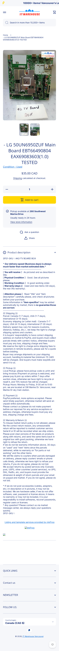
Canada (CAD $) (15, 622)
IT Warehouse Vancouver (33, 636)
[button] (54, 12)
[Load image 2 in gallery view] (35, 129)
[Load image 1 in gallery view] (24, 129)
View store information (21, 222)
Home (5, 35)
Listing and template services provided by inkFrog (29, 522)
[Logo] (29, 12)
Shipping (17, 178)
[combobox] (29, 22)
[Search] (5, 22)
